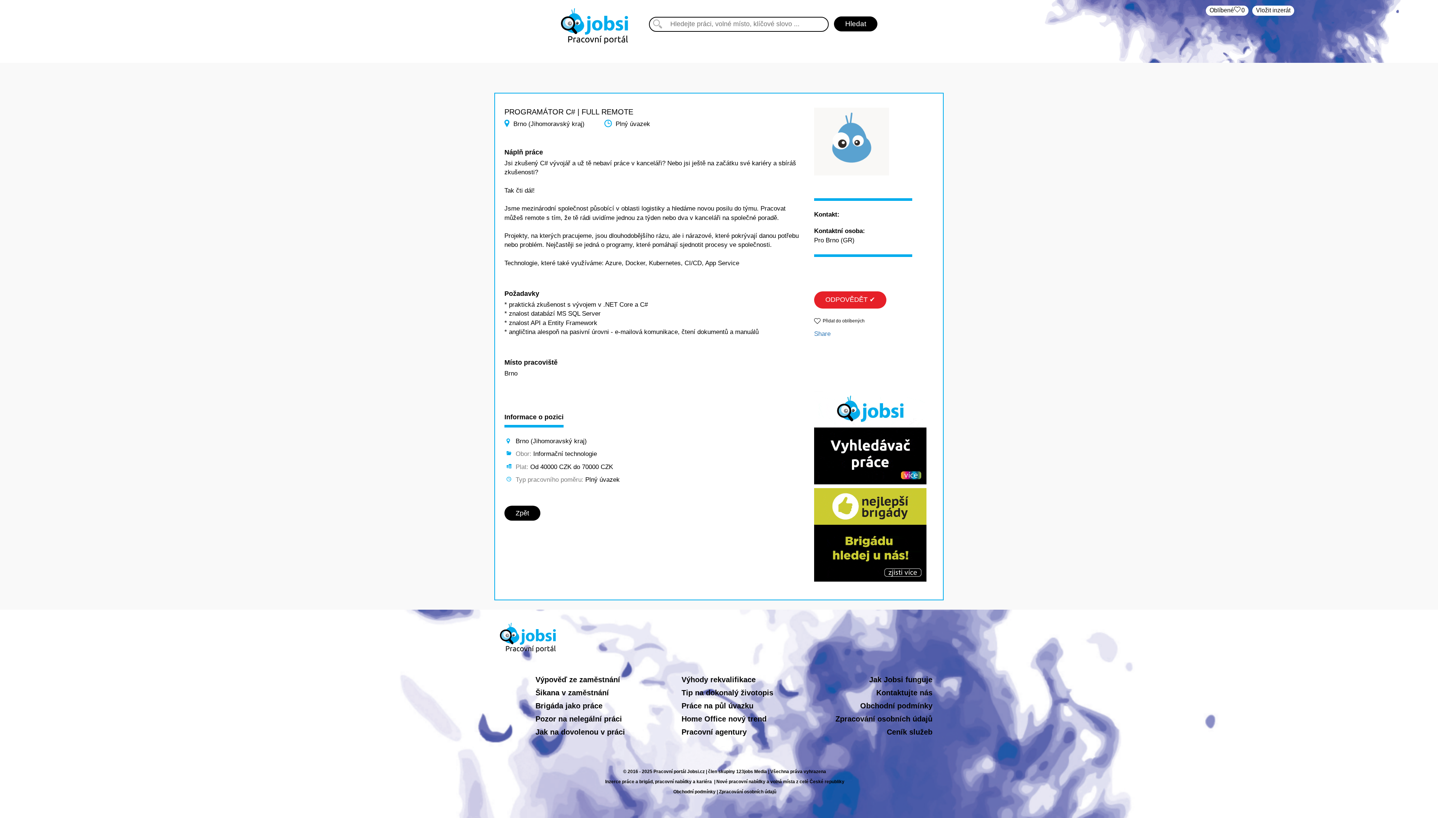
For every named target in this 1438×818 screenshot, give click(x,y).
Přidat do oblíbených (844, 321)
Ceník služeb (909, 732)
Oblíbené (1227, 10)
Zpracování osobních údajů (883, 719)
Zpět (522, 513)
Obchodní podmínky (896, 706)
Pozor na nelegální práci (579, 719)
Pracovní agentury (714, 732)
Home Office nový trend (724, 719)
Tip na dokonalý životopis (727, 693)
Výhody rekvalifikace (719, 679)
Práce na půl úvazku (717, 706)
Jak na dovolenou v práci (580, 732)
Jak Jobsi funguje (900, 679)
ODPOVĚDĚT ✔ (850, 299)
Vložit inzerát (1273, 10)
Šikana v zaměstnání (572, 693)
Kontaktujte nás (904, 693)
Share (822, 333)
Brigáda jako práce (569, 706)
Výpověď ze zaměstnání (578, 679)
